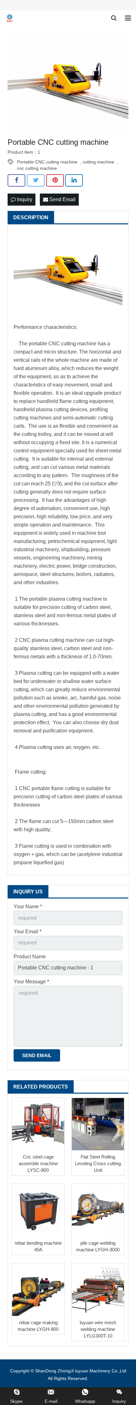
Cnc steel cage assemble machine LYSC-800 (38, 1163)
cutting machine (98, 161)
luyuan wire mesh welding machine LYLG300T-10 (98, 1329)
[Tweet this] (36, 180)
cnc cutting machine (37, 168)
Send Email (62, 199)
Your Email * (27, 931)
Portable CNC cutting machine (47, 161)
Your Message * (31, 981)
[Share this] (16, 180)
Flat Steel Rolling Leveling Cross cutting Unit (98, 1163)
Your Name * (28, 906)
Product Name (30, 956)
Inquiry (24, 199)
